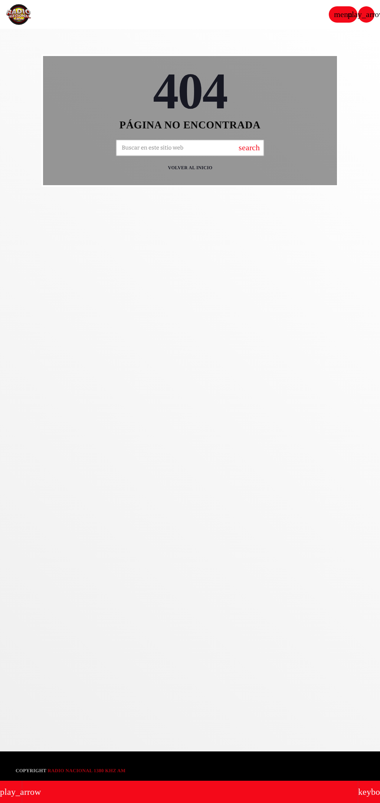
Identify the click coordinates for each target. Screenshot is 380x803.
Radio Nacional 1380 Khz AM (86, 770)
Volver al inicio (190, 167)
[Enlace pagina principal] (19, 14)
